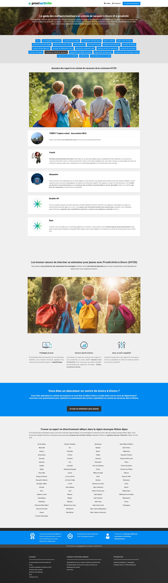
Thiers (126, 462)
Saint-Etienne (98, 498)
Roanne (98, 480)
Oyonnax (98, 458)
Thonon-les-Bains (126, 465)
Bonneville (42, 473)
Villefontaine (126, 491)
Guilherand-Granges (70, 469)
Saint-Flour (98, 501)
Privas (98, 469)
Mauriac (69, 494)
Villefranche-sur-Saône (126, 494)
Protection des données (35, 569)
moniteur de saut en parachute (107, 48)
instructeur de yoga (94, 44)
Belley (42, 469)
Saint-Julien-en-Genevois (98, 512)
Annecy (41, 451)
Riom (98, 476)
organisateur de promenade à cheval (127, 52)
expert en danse (109, 41)
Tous (38, 41)
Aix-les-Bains (42, 444)
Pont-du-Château (98, 465)
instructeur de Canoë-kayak (42, 44)
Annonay (41, 458)
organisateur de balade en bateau (80, 52)
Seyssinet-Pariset (126, 455)
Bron (41, 491)
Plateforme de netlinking (36, 572)
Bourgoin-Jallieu (42, 483)
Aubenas (42, 462)
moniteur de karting (129, 44)
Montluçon (98, 444)
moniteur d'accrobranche (111, 44)
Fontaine (70, 458)
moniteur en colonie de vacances (56, 52)
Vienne (126, 487)
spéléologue (84, 56)
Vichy (126, 483)
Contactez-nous (33, 577)
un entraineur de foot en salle (100, 56)
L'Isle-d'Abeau (70, 487)
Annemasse (42, 455)
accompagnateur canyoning (52, 41)
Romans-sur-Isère (98, 483)
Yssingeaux (126, 505)
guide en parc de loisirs (124, 41)
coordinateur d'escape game (91, 41)
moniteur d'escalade (35, 52)
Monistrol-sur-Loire (70, 505)
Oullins (98, 455)
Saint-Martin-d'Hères (126, 444)
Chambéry (41, 501)
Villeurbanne (126, 498)
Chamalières (42, 498)
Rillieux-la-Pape (98, 473)
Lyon (70, 491)
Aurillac (41, 465)
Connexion (117, 3)
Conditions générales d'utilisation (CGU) (40, 567)
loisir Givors (70, 569)
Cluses (42, 512)
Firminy (70, 455)
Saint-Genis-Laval (98, 505)
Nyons (98, 451)
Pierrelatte (98, 462)
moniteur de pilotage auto (41, 48)
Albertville (42, 447)
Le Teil (70, 483)
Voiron (126, 501)
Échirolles (70, 451)
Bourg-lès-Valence (42, 480)
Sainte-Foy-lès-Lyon (98, 491)
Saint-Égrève (98, 494)
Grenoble (70, 465)
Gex (70, 462)
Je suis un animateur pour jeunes (84, 409)
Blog (30, 574)
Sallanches (126, 451)
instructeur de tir (79, 44)
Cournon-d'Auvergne (41, 516)
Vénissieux (126, 480)
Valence (126, 473)
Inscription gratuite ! (132, 3)
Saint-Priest (126, 447)
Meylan (70, 498)
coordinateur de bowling (71, 41)
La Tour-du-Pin (69, 476)
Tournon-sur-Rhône (126, 469)
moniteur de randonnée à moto (63, 48)
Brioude (41, 487)
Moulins (98, 447)
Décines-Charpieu (69, 444)
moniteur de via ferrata (127, 48)
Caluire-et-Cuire (42, 494)
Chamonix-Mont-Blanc (42, 505)
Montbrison (70, 509)
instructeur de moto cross (62, 44)
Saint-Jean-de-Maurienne (98, 509)
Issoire (70, 473)
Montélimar (70, 512)
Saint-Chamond (98, 487)
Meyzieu (70, 501)
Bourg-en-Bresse (41, 476)
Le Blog (107, 3)
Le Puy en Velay (70, 480)
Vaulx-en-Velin (126, 476)
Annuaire (31, 562)
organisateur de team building (67, 56)
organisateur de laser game (103, 52)
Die (70, 447)
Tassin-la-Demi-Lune (126, 458)
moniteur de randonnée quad (85, 48)
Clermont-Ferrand (41, 509)
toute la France (57, 362)
